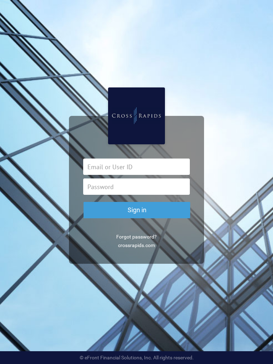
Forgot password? (136, 237)
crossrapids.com (136, 245)
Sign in (137, 210)
